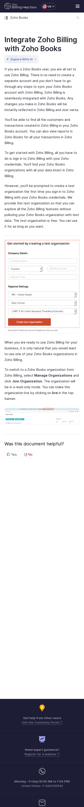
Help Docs (30, 7)
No (29, 454)
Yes (13, 454)
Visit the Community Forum (41, 722)
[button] (46, 6)
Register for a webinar (41, 754)
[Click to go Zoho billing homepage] (13, 6)
